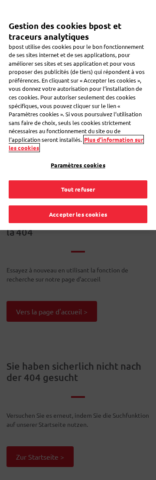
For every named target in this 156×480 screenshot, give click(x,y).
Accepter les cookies (78, 214)
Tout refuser (78, 189)
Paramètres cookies (78, 165)
